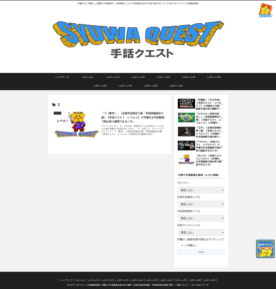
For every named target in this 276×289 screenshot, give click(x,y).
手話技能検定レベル (188, 211)
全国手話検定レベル (188, 197)
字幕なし (191, 245)
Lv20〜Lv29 (108, 280)
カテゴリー (183, 183)
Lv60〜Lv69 (166, 280)
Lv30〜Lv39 (122, 280)
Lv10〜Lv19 (93, 280)
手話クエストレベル (188, 225)
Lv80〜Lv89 (195, 280)
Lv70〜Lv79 (180, 280)
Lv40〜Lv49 (137, 280)
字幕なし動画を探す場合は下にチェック (200, 239)
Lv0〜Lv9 (80, 280)
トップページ (67, 280)
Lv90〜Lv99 (209, 280)
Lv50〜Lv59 (151, 280)
